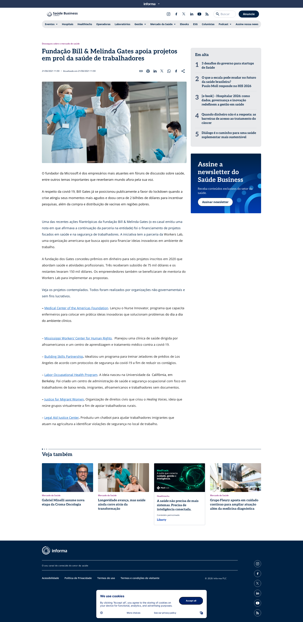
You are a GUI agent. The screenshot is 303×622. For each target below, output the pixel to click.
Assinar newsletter (215, 202)
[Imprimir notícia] (148, 71)
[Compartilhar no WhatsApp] (169, 71)
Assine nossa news (247, 24)
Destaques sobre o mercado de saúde (61, 43)
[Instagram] (168, 14)
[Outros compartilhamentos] (183, 71)
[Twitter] (183, 14)
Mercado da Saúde (161, 24)
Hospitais (67, 24)
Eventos (50, 24)
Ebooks (184, 24)
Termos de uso (106, 578)
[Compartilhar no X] (162, 71)
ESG (195, 24)
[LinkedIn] (191, 14)
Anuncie (249, 14)
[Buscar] (218, 14)
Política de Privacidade (78, 578)
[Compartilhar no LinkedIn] (155, 71)
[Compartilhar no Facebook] (176, 71)
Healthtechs (85, 24)
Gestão (138, 24)
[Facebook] (176, 14)
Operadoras (103, 24)
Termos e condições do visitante (140, 578)
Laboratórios (122, 24)
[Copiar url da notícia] (140, 71)
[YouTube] (199, 14)
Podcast (223, 24)
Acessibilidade (50, 578)
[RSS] (207, 14)
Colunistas (208, 24)
